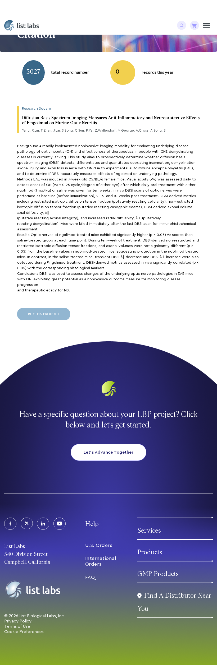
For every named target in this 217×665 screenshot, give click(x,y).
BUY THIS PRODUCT (43, 314)
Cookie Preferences (24, 632)
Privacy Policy (17, 621)
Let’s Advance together (109, 452)
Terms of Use (17, 626)
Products (149, 552)
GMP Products (158, 574)
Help (92, 524)
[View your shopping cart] (194, 25)
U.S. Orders (98, 545)
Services (149, 530)
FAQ (90, 577)
